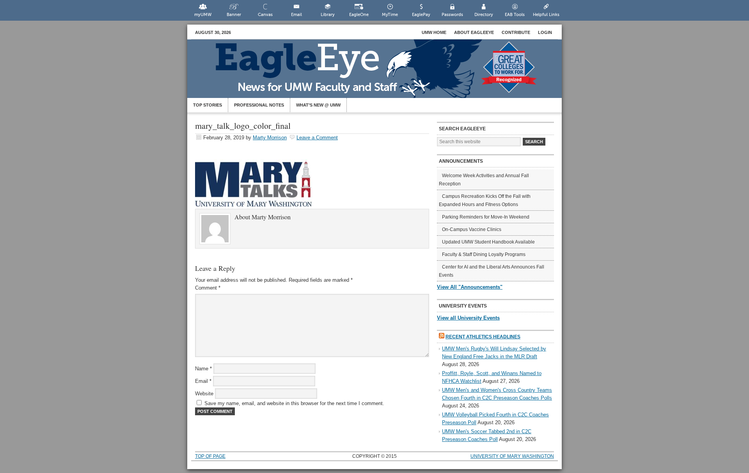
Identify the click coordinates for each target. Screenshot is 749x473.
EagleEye (382, 72)
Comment (207, 288)
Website (204, 394)
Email (296, 14)
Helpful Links (546, 14)
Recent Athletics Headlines (482, 337)
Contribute (516, 32)
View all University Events (468, 318)
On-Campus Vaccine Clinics (471, 229)
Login (545, 32)
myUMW (202, 14)
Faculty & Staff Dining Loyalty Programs (483, 254)
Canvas (265, 14)
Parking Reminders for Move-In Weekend (485, 217)
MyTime (390, 14)
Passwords (452, 14)
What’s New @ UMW (318, 105)
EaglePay (421, 14)
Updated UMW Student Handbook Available (488, 242)
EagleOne (359, 14)
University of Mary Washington (512, 456)
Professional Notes (259, 105)
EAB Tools (515, 14)
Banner (234, 14)
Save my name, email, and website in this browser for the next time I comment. (294, 403)
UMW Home (434, 32)
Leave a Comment (317, 137)
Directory (483, 14)
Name (203, 369)
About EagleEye (474, 32)
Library (328, 14)
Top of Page (210, 456)
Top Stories (207, 105)
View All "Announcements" (469, 287)
